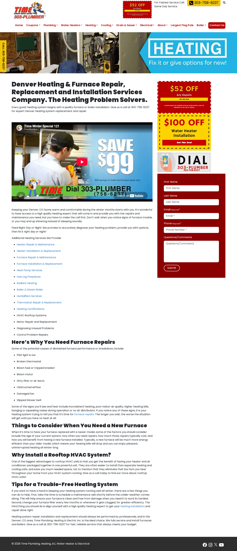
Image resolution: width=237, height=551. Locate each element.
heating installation (132, 506)
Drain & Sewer (125, 25)
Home (19, 25)
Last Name (170, 196)
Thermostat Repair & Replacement (39, 303)
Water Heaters (70, 25)
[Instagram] (210, 546)
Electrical (146, 25)
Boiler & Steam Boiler (30, 290)
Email (167, 210)
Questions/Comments (178, 237)
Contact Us (216, 25)
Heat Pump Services (29, 270)
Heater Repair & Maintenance (35, 245)
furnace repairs (84, 414)
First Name (171, 182)
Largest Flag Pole (182, 25)
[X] (215, 544)
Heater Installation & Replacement (39, 251)
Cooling (106, 25)
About (162, 25)
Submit (171, 268)
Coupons (32, 25)
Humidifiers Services (29, 296)
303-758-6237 (205, 3)
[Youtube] (221, 546)
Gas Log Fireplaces (29, 277)
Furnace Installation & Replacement (40, 264)
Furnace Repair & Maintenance (36, 258)
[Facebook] (205, 546)
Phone (168, 224)
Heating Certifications (30, 309)
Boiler (200, 25)
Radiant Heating (27, 283)
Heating (90, 25)
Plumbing (50, 25)
